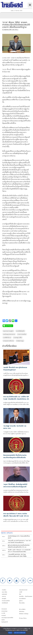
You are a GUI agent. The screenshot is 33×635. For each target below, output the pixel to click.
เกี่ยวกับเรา (21, 611)
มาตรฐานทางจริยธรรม (8, 340)
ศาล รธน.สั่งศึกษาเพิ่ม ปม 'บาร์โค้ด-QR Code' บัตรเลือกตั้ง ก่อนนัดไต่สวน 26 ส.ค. (16, 398)
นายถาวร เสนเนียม (22, 334)
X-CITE (3, 613)
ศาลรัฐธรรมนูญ (19, 340)
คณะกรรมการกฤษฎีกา (8, 331)
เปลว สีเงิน (4, 592)
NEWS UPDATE (7, 533)
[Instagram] (23, 580)
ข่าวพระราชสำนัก (6, 601)
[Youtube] (16, 580)
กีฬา (20, 594)
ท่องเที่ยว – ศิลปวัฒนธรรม (25, 596)
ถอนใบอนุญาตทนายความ (9, 334)
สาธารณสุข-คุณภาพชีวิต (7, 617)
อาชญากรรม (4, 611)
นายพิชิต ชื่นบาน (7, 337)
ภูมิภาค (20, 601)
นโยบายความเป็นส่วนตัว (19, 632)
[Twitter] (9, 580)
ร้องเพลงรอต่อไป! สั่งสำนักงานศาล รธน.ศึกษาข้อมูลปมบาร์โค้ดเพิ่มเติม (14, 456)
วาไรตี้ (20, 592)
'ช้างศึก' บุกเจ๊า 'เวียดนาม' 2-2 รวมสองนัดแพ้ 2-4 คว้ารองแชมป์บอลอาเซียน (19, 551)
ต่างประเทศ (4, 609)
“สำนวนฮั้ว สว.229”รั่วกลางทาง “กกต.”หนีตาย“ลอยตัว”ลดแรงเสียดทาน (19, 541)
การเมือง (4, 590)
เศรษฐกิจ (4, 598)
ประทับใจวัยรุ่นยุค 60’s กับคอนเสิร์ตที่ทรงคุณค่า (19, 537)
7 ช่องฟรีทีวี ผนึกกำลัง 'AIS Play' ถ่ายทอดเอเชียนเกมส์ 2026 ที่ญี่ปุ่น (17, 555)
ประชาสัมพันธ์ (22, 598)
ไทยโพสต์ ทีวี (5, 622)
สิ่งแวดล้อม (22, 603)
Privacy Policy (23, 618)
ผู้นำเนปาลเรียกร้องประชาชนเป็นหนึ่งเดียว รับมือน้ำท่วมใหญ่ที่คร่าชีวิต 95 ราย (19, 546)
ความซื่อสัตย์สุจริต (20, 331)
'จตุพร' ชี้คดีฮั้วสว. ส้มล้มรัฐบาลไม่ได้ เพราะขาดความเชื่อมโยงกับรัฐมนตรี (15, 485)
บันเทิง (3, 620)
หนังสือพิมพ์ (5, 603)
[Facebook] (2, 580)
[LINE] (30, 580)
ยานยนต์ (4, 615)
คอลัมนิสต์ (4, 594)
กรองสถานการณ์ (23, 590)
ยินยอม (10, 632)
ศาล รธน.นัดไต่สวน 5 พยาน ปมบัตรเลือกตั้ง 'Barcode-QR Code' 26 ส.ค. (16, 514)
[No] (31, 631)
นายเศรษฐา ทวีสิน (18, 337)
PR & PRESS (22, 609)
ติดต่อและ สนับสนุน (23, 614)
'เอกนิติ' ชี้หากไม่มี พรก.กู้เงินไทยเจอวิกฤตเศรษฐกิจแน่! (15, 368)
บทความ (4, 596)
